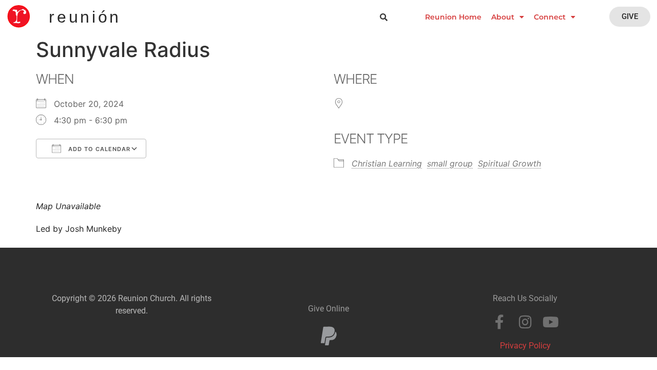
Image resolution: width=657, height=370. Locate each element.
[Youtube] (551, 322)
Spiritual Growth (509, 163)
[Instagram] (525, 322)
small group (450, 163)
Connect (550, 17)
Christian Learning (387, 163)
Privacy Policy (525, 345)
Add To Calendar (98, 149)
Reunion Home (453, 17)
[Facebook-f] (499, 322)
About (502, 17)
